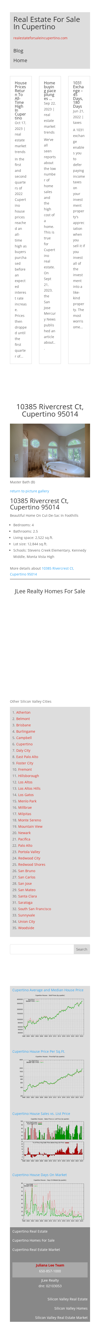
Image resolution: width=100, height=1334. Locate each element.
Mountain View (30, 826)
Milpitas (24, 813)
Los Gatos (26, 794)
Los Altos (25, 782)
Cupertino (24, 744)
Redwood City (29, 858)
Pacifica (24, 839)
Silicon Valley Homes (71, 1308)
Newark (24, 832)
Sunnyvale (26, 915)
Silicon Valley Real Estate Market (61, 1317)
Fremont (25, 769)
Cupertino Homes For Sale (33, 1240)
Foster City (24, 763)
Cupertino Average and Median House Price (47, 990)
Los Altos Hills (29, 788)
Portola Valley (29, 851)
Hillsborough (28, 775)
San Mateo (26, 889)
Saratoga (25, 902)
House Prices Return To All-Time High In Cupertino (21, 100)
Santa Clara (27, 896)
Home (20, 60)
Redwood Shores (31, 864)
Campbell (24, 737)
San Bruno (26, 870)
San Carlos (26, 877)
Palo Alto (25, 845)
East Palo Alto (27, 756)
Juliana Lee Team (50, 1265)
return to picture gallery (29, 491)
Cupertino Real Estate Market (36, 1249)
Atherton (23, 712)
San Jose (25, 883)
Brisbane (23, 725)
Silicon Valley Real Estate (68, 1299)
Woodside (26, 927)
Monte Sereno (29, 820)
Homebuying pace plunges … (50, 90)
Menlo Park (27, 801)
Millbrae (25, 807)
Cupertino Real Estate (30, 1231)
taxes (77, 122)
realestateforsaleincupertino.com (40, 38)
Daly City (23, 750)
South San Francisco (34, 908)
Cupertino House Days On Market (39, 1174)
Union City (26, 921)
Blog (18, 50)
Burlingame (25, 731)
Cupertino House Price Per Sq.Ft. (38, 1051)
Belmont (23, 718)
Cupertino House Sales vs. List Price (41, 1113)
